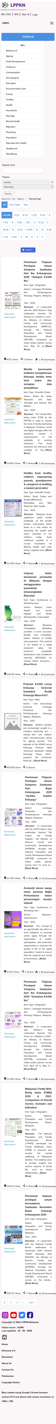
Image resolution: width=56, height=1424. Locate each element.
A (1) (16, 215)
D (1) (42, 215)
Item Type (15, 204)
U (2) (14, 237)
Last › (32, 1302)
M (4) (5, 229)
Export (29, 250)
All (4, 204)
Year (26, 204)
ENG (8, 14)
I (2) (28, 222)
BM (3, 14)
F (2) (5, 222)
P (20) (29, 229)
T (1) (5, 237)
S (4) (49, 229)
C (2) (34, 215)
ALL (23, 45)
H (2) (19, 222)
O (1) (20, 229)
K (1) (41, 222)
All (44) (7, 215)
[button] (8, 193)
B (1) (25, 215)
